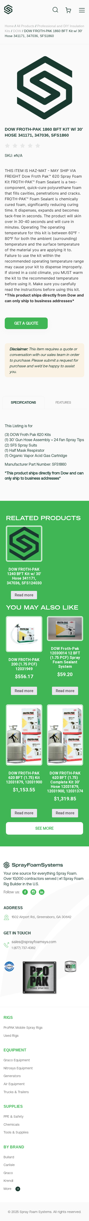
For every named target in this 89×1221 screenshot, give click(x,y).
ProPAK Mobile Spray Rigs (23, 1027)
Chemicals (11, 1124)
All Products (25, 26)
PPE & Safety (13, 1116)
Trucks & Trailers (16, 1092)
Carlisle (9, 1165)
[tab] (23, 402)
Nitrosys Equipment (18, 1068)
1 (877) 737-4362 (23, 948)
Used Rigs (11, 1035)
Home (9, 26)
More (7, 1189)
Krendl (8, 1181)
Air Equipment (14, 1084)
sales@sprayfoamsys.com (34, 942)
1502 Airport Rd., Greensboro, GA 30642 (41, 917)
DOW (17, 31)
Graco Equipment (17, 1060)
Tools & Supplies (16, 1132)
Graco (8, 1173)
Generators (12, 1076)
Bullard (9, 1157)
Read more (24, 595)
